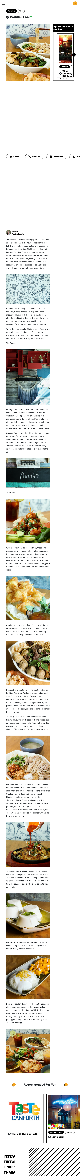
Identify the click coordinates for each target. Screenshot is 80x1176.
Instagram (9, 1156)
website (37, 1007)
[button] (73, 54)
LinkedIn (9, 1167)
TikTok (9, 1162)
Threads (9, 1173)
